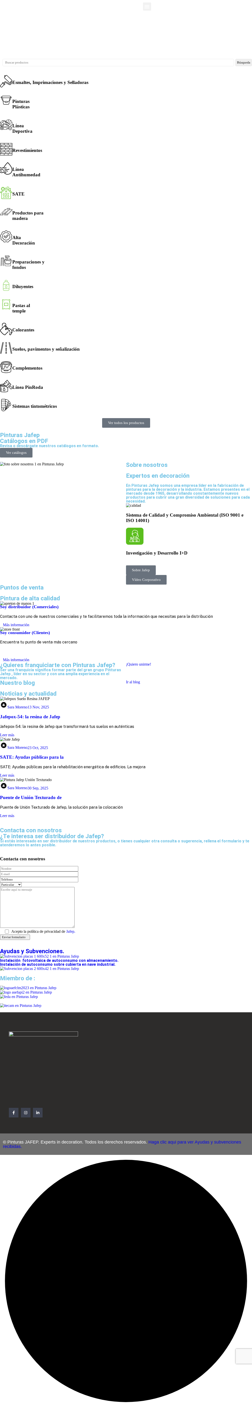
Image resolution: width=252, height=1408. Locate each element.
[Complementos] (6, 367)
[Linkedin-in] (38, 1112)
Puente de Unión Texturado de (31, 797)
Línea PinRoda (27, 387)
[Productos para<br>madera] (6, 212)
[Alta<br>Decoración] (6, 236)
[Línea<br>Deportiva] (6, 125)
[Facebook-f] (13, 1112)
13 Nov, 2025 (38, 707)
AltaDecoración (23, 240)
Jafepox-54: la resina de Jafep (30, 716)
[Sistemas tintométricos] (6, 405)
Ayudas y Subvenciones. (32, 951)
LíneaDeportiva (22, 128)
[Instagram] (26, 1112)
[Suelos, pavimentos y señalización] (6, 348)
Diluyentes (22, 286)
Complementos (27, 368)
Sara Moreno (17, 707)
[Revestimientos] (6, 149)
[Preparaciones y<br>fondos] (6, 261)
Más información (16, 625)
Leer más (7, 735)
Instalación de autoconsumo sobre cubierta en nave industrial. (57, 964)
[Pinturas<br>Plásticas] (6, 100)
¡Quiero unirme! (138, 664)
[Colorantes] (6, 329)
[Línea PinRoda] (6, 386)
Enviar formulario (14, 937)
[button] (147, 6)
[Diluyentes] (6, 285)
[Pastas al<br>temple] (6, 304)
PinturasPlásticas (21, 104)
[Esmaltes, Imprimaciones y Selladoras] (6, 81)
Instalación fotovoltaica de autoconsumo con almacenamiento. (59, 960)
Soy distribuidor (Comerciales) (29, 606)
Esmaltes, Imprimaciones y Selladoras (50, 82)
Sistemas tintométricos (34, 406)
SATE (18, 193)
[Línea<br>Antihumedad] (6, 168)
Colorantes (23, 329)
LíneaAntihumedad (26, 172)
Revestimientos (27, 150)
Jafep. (70, 931)
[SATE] (6, 193)
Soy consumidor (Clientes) (25, 632)
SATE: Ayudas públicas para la (32, 757)
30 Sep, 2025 (38, 788)
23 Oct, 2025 (38, 747)
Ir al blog (133, 682)
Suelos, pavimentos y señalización (46, 349)
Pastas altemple (21, 308)
